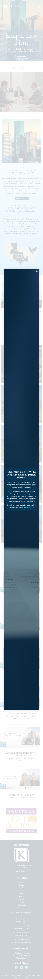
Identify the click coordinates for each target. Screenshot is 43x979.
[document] (21, 489)
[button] (37, 271)
